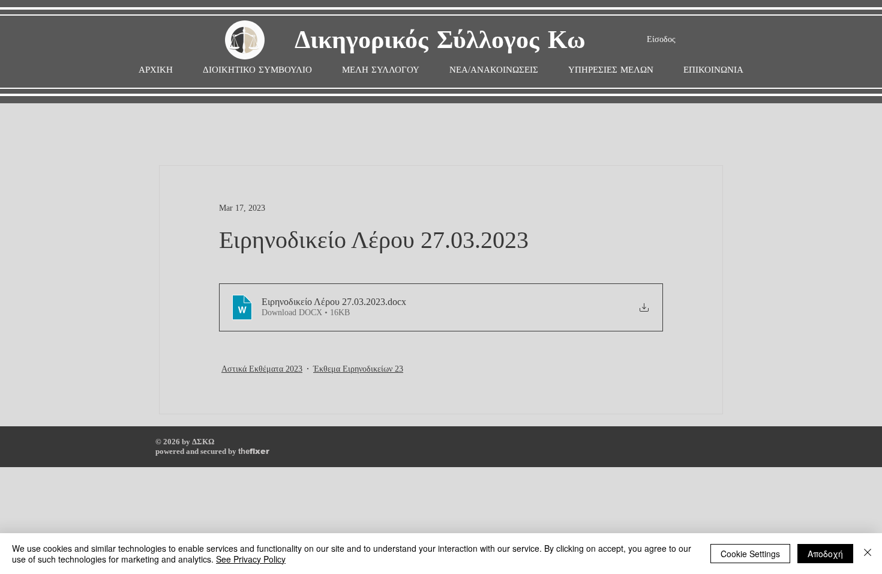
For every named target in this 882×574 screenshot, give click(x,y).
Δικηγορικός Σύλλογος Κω (440, 40)
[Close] (867, 553)
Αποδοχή (825, 554)
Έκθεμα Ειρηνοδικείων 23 (358, 368)
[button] (380, 69)
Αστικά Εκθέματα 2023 (261, 368)
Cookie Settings (750, 554)
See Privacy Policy (251, 559)
